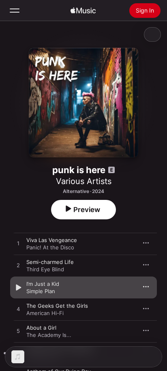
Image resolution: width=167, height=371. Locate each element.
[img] (83, 10)
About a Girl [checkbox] (41, 327)
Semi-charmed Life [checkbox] (50, 262)
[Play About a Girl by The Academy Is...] (18, 331)
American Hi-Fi (45, 313)
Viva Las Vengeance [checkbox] (51, 240)
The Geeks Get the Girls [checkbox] (57, 305)
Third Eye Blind (45, 269)
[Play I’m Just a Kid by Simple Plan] (18, 287)
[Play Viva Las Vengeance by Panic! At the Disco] (18, 243)
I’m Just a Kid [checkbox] (42, 284)
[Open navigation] (15, 10)
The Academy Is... (48, 335)
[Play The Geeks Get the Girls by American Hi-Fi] (18, 309)
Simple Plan (40, 291)
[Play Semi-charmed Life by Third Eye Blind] (18, 265)
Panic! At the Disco (50, 247)
